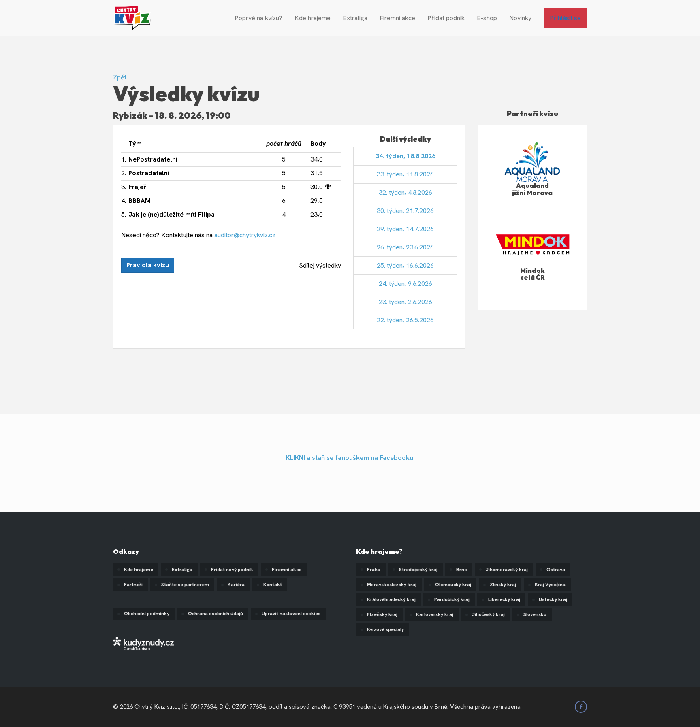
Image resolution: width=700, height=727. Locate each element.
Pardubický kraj (452, 599)
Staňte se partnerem (185, 584)
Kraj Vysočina (550, 584)
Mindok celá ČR (532, 274)
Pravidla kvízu (147, 265)
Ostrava (555, 569)
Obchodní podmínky (146, 613)
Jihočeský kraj (488, 614)
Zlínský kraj (503, 584)
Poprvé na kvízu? (258, 18)
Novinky (520, 18)
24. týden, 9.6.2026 (405, 283)
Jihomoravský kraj (507, 569)
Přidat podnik (446, 18)
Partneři (133, 584)
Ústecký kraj (553, 599)
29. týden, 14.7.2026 (405, 229)
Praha (373, 569)
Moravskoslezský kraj (391, 584)
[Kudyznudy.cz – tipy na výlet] (143, 643)
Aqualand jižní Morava (532, 189)
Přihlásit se (565, 18)
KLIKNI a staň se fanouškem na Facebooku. (350, 457)
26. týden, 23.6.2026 (405, 247)
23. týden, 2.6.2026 (405, 302)
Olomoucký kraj (453, 584)
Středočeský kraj (418, 569)
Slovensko (534, 614)
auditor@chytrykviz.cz (244, 235)
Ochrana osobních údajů (215, 613)
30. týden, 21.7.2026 (405, 210)
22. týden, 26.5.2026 (405, 320)
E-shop (487, 18)
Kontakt (272, 584)
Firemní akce (397, 18)
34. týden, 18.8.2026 (405, 156)
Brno (461, 569)
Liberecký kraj (504, 599)
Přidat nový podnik (232, 569)
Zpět (119, 77)
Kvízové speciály (385, 629)
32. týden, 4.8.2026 (405, 192)
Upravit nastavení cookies (291, 613)
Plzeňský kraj (382, 614)
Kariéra (236, 584)
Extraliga (355, 18)
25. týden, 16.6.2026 (405, 265)
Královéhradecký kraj (391, 599)
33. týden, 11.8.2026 (405, 174)
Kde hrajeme (313, 18)
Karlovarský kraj (434, 614)
